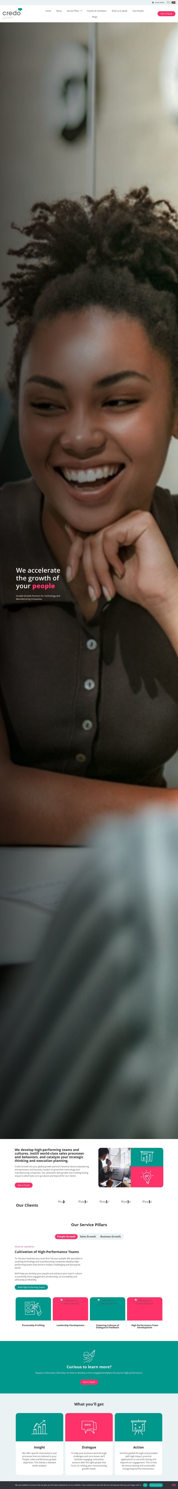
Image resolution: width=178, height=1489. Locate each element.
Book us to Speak (119, 10)
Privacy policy (156, 1485)
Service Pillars (73, 10)
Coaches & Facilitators (97, 10)
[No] (174, 1485)
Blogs (94, 16)
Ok (145, 1485)
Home (48, 10)
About (59, 10)
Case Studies (138, 10)
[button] (48, 1205)
